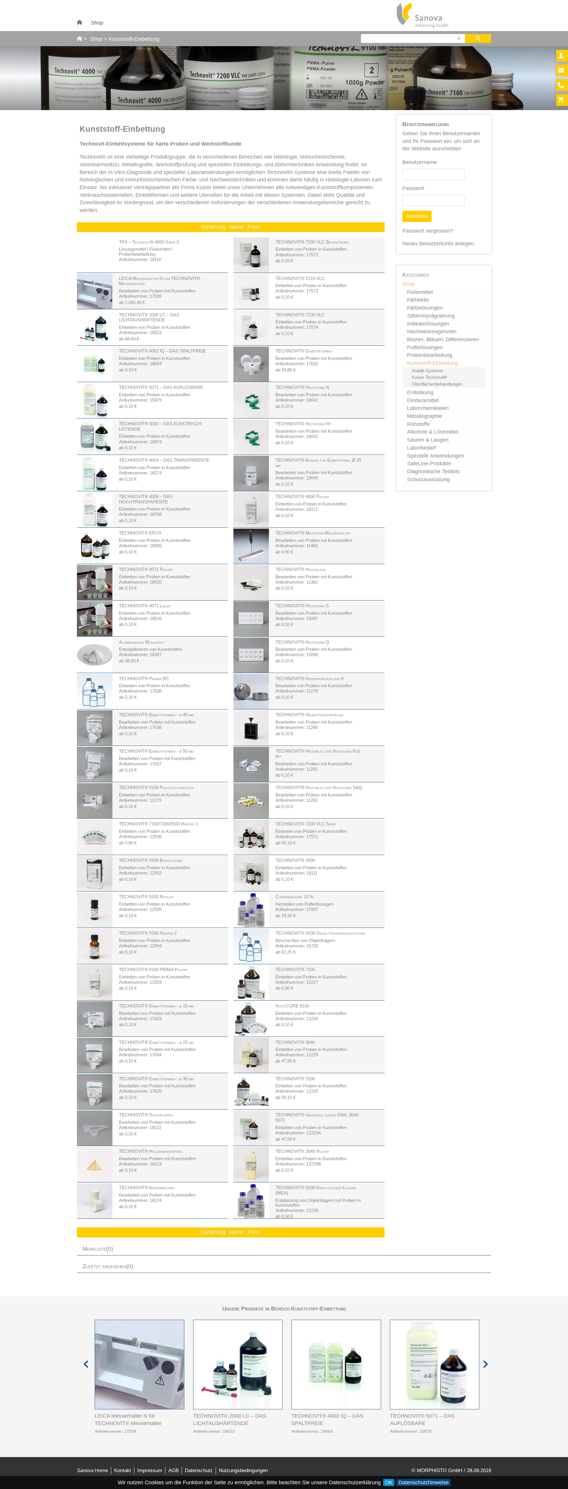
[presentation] (84, 1362)
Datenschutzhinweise (423, 1482)
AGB (173, 1470)
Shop (97, 23)
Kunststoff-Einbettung (134, 39)
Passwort (413, 188)
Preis (254, 227)
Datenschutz (199, 1470)
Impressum (149, 1470)
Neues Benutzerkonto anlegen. (438, 244)
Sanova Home (92, 1470)
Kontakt (122, 1470)
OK (389, 1482)
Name (236, 227)
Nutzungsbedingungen (243, 1470)
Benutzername (419, 162)
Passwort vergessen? (427, 231)
